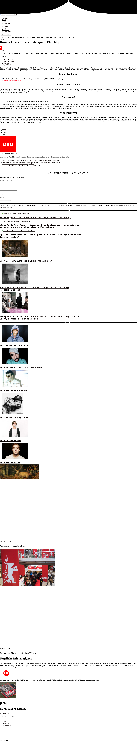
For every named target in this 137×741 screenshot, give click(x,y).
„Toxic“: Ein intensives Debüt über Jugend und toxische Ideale (21, 165)
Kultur (89, 205)
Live (97, 205)
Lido (95, 205)
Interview (78, 205)
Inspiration (73, 205)
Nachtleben (5, 21)
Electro (49, 205)
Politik (125, 205)
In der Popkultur (7, 59)
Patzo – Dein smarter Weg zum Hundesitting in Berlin (18, 164)
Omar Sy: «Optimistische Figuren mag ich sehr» (26, 261)
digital (41, 205)
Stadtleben (5, 18)
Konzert (84, 205)
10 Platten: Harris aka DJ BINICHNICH (21, 367)
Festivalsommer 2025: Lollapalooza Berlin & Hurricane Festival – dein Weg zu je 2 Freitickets (30, 160)
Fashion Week (52, 205)
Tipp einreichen (6, 23)
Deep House (38, 205)
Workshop (8, 207)
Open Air (115, 205)
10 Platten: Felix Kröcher (14, 345)
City (34, 205)
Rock (133, 205)
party (117, 205)
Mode (104, 205)
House (67, 205)
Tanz (134, 205)
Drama (46, 205)
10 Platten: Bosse (10, 463)
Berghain (17, 205)
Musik (4, 20)
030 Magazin (5, 205)
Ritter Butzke (130, 205)
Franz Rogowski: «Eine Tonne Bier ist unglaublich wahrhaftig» (35, 217)
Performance (121, 205)
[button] (13, 716)
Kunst (93, 205)
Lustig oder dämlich (8, 61)
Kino (81, 205)
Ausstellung (11, 205)
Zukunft (11, 207)
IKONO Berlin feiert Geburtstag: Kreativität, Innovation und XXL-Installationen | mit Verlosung (31, 162)
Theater (5, 207)
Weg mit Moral (7, 65)
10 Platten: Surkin (10, 440)
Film (57, 205)
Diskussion (43, 205)
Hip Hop (64, 205)
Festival (55, 205)
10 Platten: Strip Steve (13, 391)
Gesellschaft (61, 205)
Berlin (20, 205)
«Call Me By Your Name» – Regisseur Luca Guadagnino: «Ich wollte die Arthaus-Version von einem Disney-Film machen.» (39, 226)
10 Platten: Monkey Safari (14, 417)
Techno (2, 207)
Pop (126, 205)
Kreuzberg (86, 205)
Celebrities (29, 205)
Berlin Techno (24, 205)
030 (1, 205)
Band (14, 205)
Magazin (101, 205)
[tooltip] (4, 129)
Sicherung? (6, 63)
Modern (107, 205)
